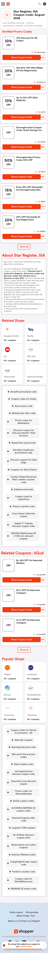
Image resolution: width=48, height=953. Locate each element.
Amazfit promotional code (24, 392)
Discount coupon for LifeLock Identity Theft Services (23, 433)
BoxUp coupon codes (23, 801)
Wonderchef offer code (23, 413)
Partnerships (32, 912)
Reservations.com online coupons (23, 846)
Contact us (24, 921)
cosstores (9, 715)
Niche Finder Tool (25, 916)
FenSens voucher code (23, 872)
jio (5, 356)
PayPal (30, 336)
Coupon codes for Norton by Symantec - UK (24, 731)
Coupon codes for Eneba (23, 399)
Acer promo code (23, 406)
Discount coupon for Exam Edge (23, 461)
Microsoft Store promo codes (23, 755)
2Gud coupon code (23, 764)
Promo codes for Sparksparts (23, 421)
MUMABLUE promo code (23, 889)
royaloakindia (34, 695)
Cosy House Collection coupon (23, 514)
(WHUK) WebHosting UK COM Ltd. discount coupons (23, 536)
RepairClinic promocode (23, 443)
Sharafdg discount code (23, 747)
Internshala (9, 377)
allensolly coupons (24, 740)
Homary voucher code (23, 506)
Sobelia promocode (23, 489)
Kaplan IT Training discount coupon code (23, 524)
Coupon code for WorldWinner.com (23, 880)
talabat (7, 674)
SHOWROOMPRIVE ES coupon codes (24, 809)
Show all (24, 247)
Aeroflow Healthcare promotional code (23, 451)
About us (12, 921)
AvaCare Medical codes (24, 855)
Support (36, 921)
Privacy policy (25, 936)
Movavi (7, 695)
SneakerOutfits (11, 336)
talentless (32, 715)
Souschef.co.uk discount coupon (23, 782)
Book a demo (16, 912)
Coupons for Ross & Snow (24, 470)
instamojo (32, 674)
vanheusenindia (35, 377)
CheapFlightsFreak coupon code (23, 863)
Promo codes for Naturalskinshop (23, 792)
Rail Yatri (31, 356)
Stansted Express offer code (23, 819)
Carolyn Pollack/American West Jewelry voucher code (23, 479)
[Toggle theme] (44, 4)
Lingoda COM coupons (23, 828)
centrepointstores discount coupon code (23, 772)
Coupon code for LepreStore (23, 497)
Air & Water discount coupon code (23, 836)
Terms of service (39, 936)
